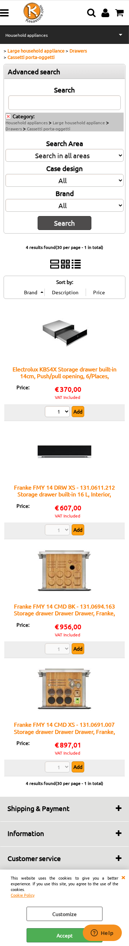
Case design (64, 168)
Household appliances (26, 35)
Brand (65, 193)
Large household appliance (79, 122)
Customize (64, 914)
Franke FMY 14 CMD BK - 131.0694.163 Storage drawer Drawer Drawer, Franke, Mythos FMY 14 (64, 613)
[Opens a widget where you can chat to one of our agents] (102, 933)
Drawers (13, 128)
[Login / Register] (106, 12)
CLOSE (123, 876)
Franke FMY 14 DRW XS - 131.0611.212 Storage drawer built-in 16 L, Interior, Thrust (64, 494)
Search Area (64, 143)
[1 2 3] (58, 412)
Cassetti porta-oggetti (48, 128)
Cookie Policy (22, 895)
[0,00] (120, 12)
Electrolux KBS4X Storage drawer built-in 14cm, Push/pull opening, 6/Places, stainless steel (64, 375)
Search (64, 89)
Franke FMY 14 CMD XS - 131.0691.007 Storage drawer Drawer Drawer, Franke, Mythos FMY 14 (64, 731)
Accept (65, 935)
